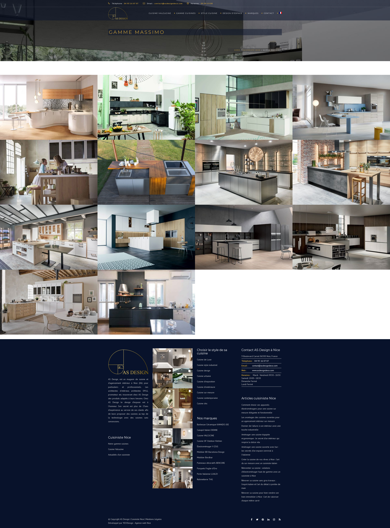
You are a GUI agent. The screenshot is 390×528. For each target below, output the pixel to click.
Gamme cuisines (186, 13)
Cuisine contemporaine (207, 398)
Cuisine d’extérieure (206, 387)
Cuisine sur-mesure (205, 392)
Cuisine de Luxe (204, 359)
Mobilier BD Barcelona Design (210, 452)
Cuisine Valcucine (160, 13)
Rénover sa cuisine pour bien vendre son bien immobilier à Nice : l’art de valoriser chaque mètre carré (260, 496)
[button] (163, 358)
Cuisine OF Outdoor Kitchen (209, 441)
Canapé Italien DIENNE (207, 430)
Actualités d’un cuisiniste (119, 454)
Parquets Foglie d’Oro (207, 468)
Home (237, 50)
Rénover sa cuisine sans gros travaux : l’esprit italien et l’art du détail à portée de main (260, 484)
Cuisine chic (202, 403)
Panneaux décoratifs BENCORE (211, 463)
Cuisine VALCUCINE (205, 435)
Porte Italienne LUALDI (207, 474)
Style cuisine (209, 13)
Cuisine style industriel (207, 365)
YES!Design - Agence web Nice (137, 523)
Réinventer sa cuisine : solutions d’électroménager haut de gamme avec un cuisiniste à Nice (260, 472)
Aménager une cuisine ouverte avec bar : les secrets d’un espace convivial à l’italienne (260, 451)
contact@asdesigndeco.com (168, 3)
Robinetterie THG (205, 479)
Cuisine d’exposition (206, 381)
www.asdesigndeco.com (263, 370)
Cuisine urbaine (204, 376)
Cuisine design (203, 370)
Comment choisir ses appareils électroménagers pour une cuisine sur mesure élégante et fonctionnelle (258, 408)
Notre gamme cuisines (118, 443)
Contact (269, 13)
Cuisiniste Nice (252, 50)
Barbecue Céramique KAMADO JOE (213, 424)
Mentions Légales (154, 519)
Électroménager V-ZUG (207, 446)
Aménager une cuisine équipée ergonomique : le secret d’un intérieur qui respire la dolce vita (260, 438)
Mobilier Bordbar (205, 457)
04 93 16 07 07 (131, 3)
